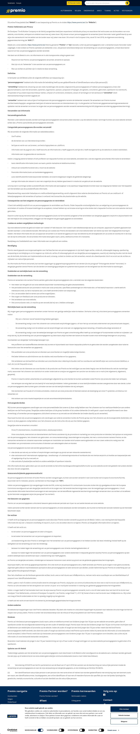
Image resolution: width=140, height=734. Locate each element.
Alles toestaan (124, 709)
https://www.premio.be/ (76, 22)
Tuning (107, 10)
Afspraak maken (75, 3)
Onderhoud (89, 10)
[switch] (61, 730)
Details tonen (112, 730)
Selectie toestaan (124, 715)
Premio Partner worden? (49, 696)
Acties (116, 10)
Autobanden (66, 10)
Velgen (78, 10)
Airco (99, 10)
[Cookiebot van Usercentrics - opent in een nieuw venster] (12, 730)
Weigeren (124, 721)
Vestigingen (127, 10)
